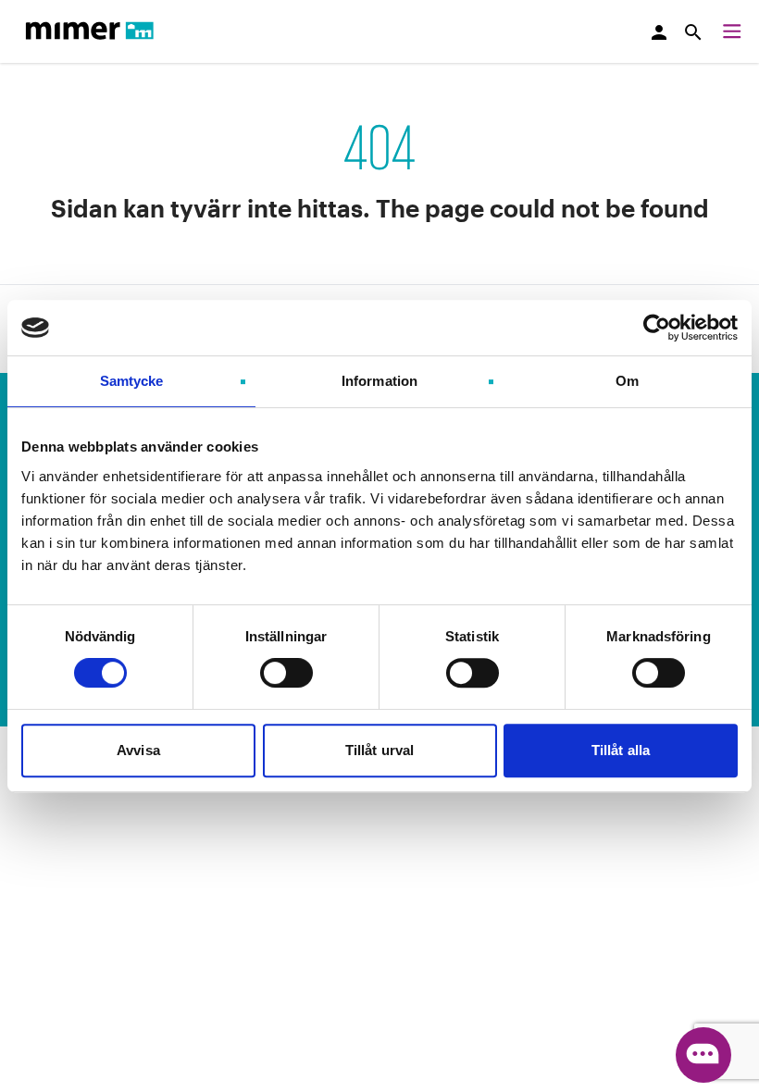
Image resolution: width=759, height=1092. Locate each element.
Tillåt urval (379, 750)
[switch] (286, 673)
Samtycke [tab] (132, 381)
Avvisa (138, 750)
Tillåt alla (620, 750)
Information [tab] (379, 381)
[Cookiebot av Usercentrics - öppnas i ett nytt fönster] (657, 327)
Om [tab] (627, 381)
